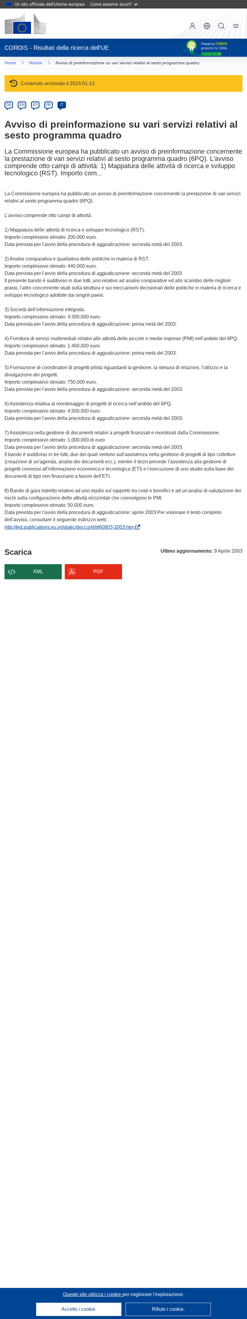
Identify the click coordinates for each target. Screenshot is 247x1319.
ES (35, 105)
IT (61, 105)
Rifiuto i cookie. (168, 1309)
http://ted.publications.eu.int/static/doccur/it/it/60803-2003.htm (70, 527)
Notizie (35, 62)
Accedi (192, 26)
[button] (207, 26)
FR (48, 105)
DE (8, 105)
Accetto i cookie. (78, 1309)
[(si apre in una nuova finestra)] (25, 23)
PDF (98, 571)
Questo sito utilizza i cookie (92, 1294)
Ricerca (221, 26)
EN (22, 105)
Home (10, 62)
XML (38, 571)
